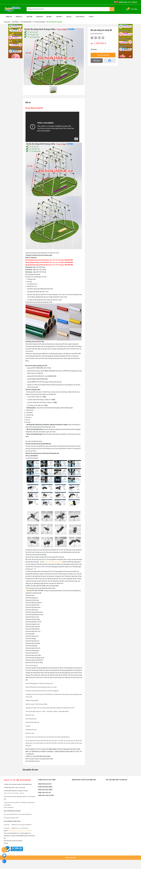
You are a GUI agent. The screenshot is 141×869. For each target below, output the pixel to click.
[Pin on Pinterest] (95, 37)
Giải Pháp (59, 16)
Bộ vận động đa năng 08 (54, 22)
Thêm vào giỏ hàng (103, 55)
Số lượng (94, 49)
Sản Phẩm (15, 22)
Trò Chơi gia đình (26, 22)
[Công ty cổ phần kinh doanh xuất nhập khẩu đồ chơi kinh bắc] (13, 9)
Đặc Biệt (49, 16)
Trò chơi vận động (39, 22)
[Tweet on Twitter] (99, 37)
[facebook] (109, 60)
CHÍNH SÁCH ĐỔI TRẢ (44, 792)
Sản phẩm (29, 16)
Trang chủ (9, 16)
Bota (74, 858)
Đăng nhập (123, 2)
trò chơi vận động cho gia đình (53, 562)
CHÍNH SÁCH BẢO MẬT (45, 784)
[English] (115, 2)
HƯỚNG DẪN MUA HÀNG (45, 787)
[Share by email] (103, 37)
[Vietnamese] (117, 2)
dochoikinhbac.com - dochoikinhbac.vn (16, 830)
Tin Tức (91, 16)
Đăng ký (134, 2)
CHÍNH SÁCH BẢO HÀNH (45, 789)
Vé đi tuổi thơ (80, 16)
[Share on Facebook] (92, 37)
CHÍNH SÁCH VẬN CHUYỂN (46, 795)
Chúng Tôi (18, 16)
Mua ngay (97, 60)
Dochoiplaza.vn (29, 830)
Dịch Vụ (69, 16)
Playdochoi (39, 16)
